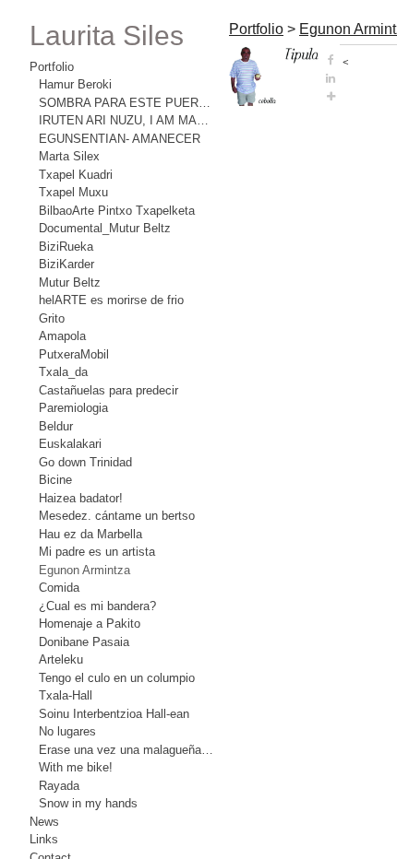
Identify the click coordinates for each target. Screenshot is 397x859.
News (44, 822)
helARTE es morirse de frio (111, 300)
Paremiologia (73, 408)
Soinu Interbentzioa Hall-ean (114, 714)
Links (44, 839)
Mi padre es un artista (97, 552)
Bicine (55, 480)
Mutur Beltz (70, 282)
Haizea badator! (81, 498)
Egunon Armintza (84, 570)
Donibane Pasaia (84, 642)
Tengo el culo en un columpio (117, 678)
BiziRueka (66, 246)
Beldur (56, 426)
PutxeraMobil (74, 354)
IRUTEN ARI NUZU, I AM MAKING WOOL (126, 120)
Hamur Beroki (75, 84)
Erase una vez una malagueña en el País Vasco (126, 750)
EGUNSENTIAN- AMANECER (119, 139)
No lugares (67, 731)
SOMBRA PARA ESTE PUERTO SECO (126, 103)
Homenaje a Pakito (89, 623)
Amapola (62, 336)
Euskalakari (70, 444)
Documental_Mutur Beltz (105, 228)
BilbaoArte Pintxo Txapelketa (117, 211)
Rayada (59, 786)
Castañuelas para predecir (108, 390)
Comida (59, 587)
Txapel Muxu (73, 192)
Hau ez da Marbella (90, 534)
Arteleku (61, 659)
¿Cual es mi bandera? (97, 606)
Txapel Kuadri (76, 175)
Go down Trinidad (85, 462)
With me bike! (76, 767)
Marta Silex (69, 156)
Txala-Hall (65, 695)
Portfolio (52, 67)
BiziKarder (66, 264)
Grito (52, 318)
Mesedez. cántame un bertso (117, 516)
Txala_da (63, 372)
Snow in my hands (88, 803)
